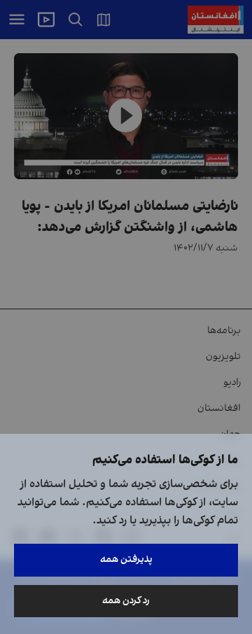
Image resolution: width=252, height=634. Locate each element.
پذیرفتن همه (126, 559)
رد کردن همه (126, 600)
